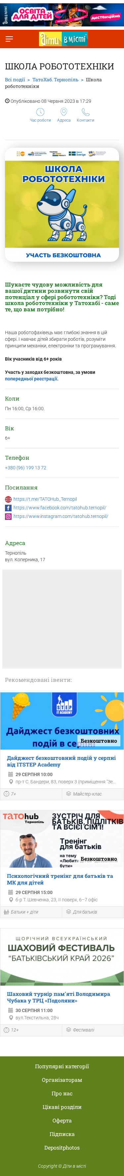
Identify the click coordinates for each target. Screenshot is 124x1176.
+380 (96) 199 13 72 (25, 467)
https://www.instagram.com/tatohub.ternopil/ (61, 516)
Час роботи (40, 120)
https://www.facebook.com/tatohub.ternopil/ (60, 507)
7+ (13, 794)
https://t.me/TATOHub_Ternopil (45, 499)
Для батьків (85, 912)
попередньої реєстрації (31, 378)
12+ (15, 1030)
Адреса (63, 120)
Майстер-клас (87, 794)
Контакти (85, 120)
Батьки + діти (24, 912)
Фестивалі (83, 1030)
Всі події (15, 79)
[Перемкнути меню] (9, 39)
